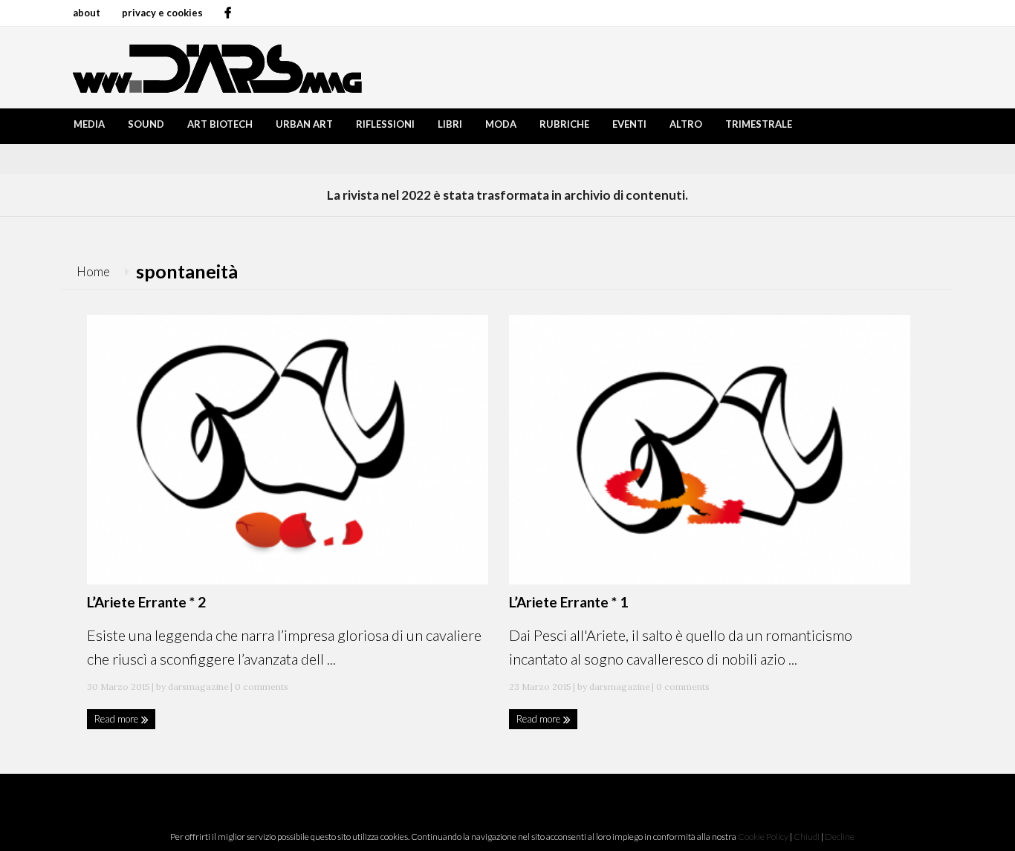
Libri (450, 124)
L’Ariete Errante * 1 (568, 601)
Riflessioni (385, 124)
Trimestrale (758, 124)
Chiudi (807, 836)
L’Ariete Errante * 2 (146, 601)
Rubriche (564, 124)
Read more (117, 719)
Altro (685, 124)
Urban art (304, 124)
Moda (500, 124)
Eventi (629, 124)
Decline (840, 836)
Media (89, 124)
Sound (146, 124)
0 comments (260, 686)
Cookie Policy (763, 836)
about (86, 13)
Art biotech (220, 124)
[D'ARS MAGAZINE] (214, 67)
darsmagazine (198, 686)
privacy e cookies (162, 13)
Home (93, 271)
